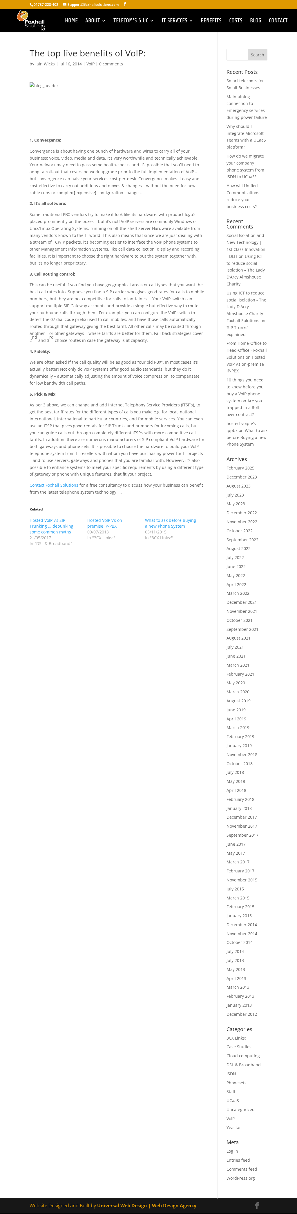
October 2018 (240, 763)
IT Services (174, 21)
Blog (255, 21)
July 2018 (235, 772)
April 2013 (236, 978)
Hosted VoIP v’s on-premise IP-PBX (105, 523)
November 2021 (242, 611)
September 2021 (242, 629)
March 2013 (238, 987)
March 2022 (238, 593)
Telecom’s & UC (130, 21)
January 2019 (239, 745)
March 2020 (238, 692)
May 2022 (236, 575)
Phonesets (237, 1083)
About (92, 21)
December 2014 (242, 924)
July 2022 (235, 557)
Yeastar (234, 1127)
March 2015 (238, 898)
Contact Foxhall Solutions (54, 485)
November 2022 (242, 521)
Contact (278, 21)
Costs (235, 21)
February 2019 (240, 736)
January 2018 (239, 808)
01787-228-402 (46, 4)
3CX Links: (236, 1038)
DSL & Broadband (244, 1064)
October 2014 (240, 942)
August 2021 (239, 638)
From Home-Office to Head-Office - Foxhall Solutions (247, 350)
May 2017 (236, 853)
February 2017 (240, 871)
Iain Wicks (45, 64)
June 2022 (236, 566)
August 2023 (239, 486)
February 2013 (240, 996)
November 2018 (242, 754)
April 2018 (236, 790)
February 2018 (240, 799)
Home (71, 21)
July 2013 (235, 960)
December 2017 (242, 817)
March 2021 (238, 665)
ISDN (231, 1073)
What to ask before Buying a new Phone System (170, 523)
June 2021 (236, 656)
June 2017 (236, 844)
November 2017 (242, 826)
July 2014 (235, 951)
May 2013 (236, 969)
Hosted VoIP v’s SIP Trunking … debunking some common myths (51, 526)
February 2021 (240, 674)
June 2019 (236, 710)
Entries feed (238, 1160)
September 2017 (242, 835)
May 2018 (236, 781)
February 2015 (240, 906)
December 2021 (242, 602)
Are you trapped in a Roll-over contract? (244, 407)
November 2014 (242, 933)
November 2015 (242, 880)
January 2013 (239, 1005)
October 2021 (240, 620)
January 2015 (239, 915)
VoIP (90, 64)
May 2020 (236, 682)
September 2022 (242, 539)
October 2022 (240, 530)
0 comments (111, 64)
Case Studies (239, 1046)
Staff (231, 1091)
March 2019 (238, 727)
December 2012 (242, 1014)
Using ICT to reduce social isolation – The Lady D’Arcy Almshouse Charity (246, 270)
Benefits (211, 21)
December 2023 (242, 477)
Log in (232, 1151)
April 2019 (236, 719)
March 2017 (238, 862)
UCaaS (233, 1100)
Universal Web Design (122, 1205)
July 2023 (235, 495)
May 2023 (236, 503)
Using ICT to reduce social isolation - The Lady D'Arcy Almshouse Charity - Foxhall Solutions (246, 306)
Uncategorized (241, 1109)
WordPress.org (241, 1178)
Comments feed (242, 1169)
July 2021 (235, 647)
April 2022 (236, 584)
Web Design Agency (174, 1205)
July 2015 (235, 889)
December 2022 (242, 512)
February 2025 (240, 468)
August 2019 (239, 701)
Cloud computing (243, 1055)
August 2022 (239, 548)
